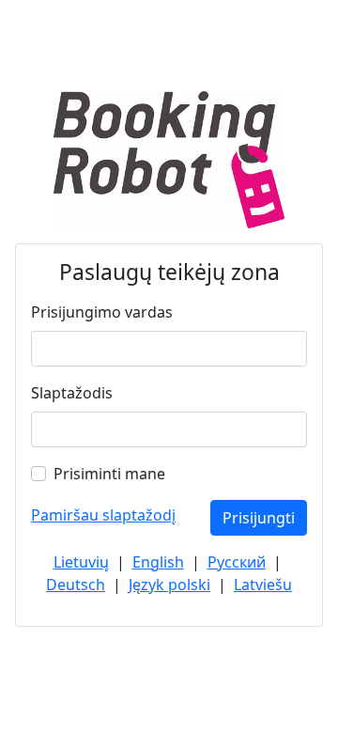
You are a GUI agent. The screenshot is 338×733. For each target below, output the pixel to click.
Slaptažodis (72, 392)
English (158, 562)
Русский (236, 562)
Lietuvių (81, 562)
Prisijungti (259, 517)
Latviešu (263, 584)
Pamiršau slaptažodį (103, 515)
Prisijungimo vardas (102, 312)
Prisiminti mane (109, 473)
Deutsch (75, 584)
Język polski (169, 584)
